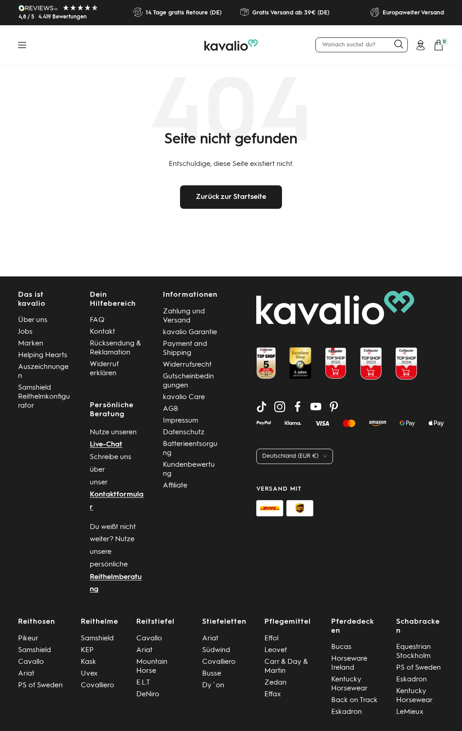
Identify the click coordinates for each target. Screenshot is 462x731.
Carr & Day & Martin (286, 666)
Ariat (26, 673)
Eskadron (346, 712)
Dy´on (213, 685)
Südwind (216, 650)
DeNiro (147, 694)
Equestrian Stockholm (413, 652)
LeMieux (410, 712)
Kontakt (102, 332)
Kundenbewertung (189, 469)
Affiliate (175, 485)
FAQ (97, 320)
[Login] (420, 45)
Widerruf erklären (104, 369)
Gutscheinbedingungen (188, 381)
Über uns (32, 320)
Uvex (89, 673)
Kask (88, 662)
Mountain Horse (151, 666)
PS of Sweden (40, 685)
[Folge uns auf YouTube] (315, 406)
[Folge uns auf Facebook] (297, 406)
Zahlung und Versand (184, 316)
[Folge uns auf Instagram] (279, 406)
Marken (30, 343)
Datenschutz (183, 432)
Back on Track (354, 700)
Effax (272, 694)
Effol (271, 638)
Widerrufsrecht (187, 364)
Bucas (341, 647)
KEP (87, 650)
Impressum (180, 420)
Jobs (25, 332)
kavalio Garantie (190, 332)
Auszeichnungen (43, 371)
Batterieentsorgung (190, 449)
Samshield (34, 650)
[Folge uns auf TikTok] (261, 406)
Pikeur (28, 638)
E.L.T (143, 682)
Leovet (275, 650)
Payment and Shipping (185, 348)
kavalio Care (184, 397)
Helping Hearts (42, 355)
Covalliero (97, 685)
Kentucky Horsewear (349, 684)
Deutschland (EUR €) (290, 456)
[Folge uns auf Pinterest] (333, 406)
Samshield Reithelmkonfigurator (44, 396)
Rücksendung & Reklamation (115, 348)
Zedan (275, 682)
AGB (170, 409)
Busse (211, 673)
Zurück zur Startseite (231, 197)
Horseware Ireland (349, 663)
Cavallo (31, 662)
